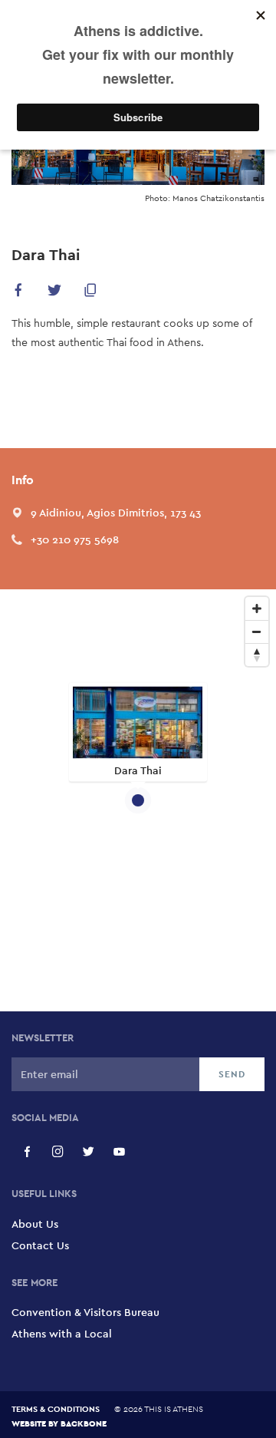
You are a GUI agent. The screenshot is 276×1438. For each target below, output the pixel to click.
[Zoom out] (256, 631)
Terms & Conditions (56, 1408)
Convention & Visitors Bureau (85, 1312)
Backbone (84, 1423)
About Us (35, 1224)
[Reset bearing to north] (256, 654)
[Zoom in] (256, 608)
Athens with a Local (62, 1334)
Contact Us (40, 1245)
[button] (18, 292)
